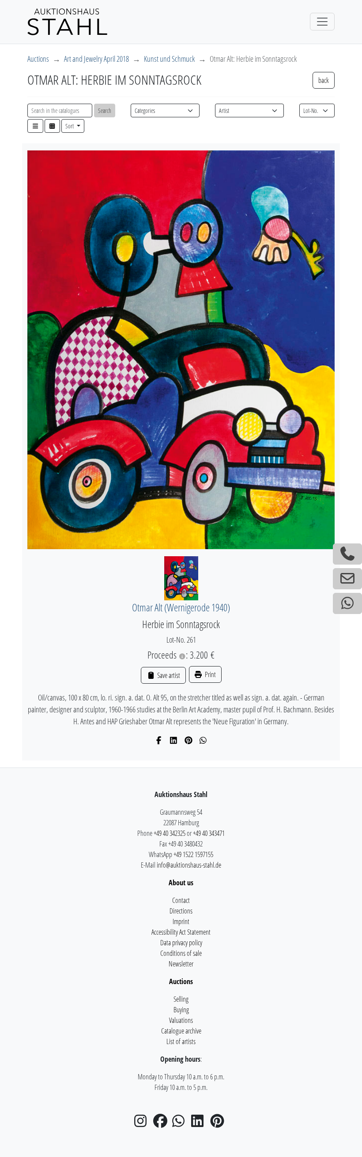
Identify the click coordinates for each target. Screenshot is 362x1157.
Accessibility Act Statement (181, 932)
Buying (181, 1010)
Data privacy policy (181, 942)
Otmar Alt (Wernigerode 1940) (181, 607)
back (323, 80)
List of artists (181, 1041)
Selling (181, 999)
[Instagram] (143, 1123)
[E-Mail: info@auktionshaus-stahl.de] (347, 578)
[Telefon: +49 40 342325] (347, 554)
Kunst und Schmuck (169, 58)
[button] (35, 126)
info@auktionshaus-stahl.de (189, 865)
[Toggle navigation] (322, 21)
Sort (70, 126)
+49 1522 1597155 (193, 854)
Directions (181, 911)
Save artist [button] (167, 675)
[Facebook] (159, 740)
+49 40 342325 (169, 833)
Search (104, 110)
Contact (181, 900)
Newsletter (181, 964)
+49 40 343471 (209, 833)
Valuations (181, 1020)
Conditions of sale (181, 953)
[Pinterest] (189, 740)
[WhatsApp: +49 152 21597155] (347, 603)
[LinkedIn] (174, 740)
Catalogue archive (181, 1031)
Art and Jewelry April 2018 (96, 58)
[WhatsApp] (203, 740)
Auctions (38, 58)
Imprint (181, 921)
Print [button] (210, 674)
